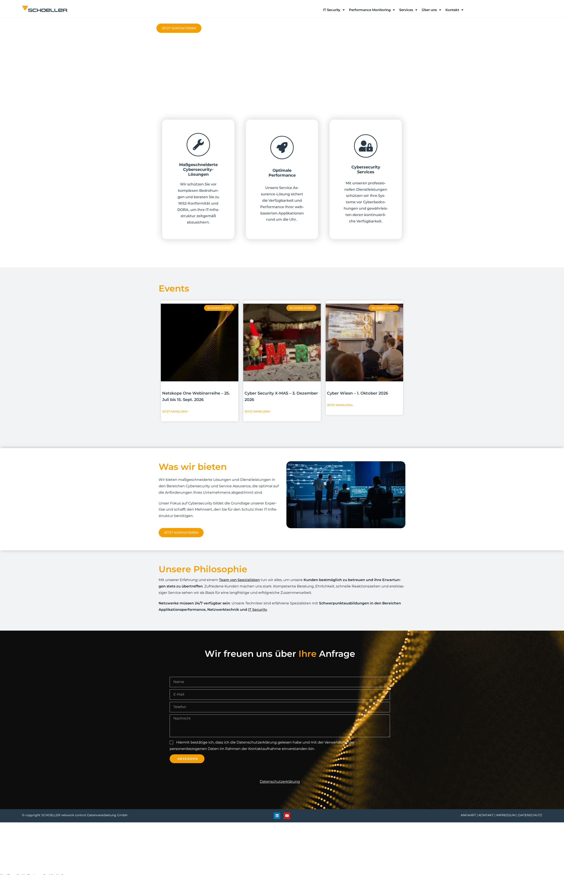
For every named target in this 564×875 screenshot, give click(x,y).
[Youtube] (287, 815)
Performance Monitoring (370, 10)
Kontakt (452, 10)
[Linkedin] (277, 815)
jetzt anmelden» (175, 411)
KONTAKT (486, 815)
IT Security (331, 10)
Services (406, 10)
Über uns (429, 10)
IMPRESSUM (506, 815)
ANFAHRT (468, 815)
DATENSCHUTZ (530, 815)
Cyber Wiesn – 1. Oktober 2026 (357, 393)
